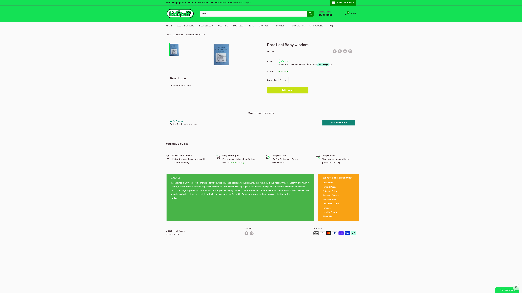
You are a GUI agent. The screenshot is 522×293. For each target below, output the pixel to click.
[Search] (310, 14)
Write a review (339, 122)
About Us (327, 216)
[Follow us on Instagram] (252, 233)
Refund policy (237, 162)
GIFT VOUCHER (317, 26)
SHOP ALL (263, 26)
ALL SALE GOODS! (185, 26)
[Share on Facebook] (335, 51)
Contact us (328, 182)
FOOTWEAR (238, 26)
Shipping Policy (330, 191)
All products (178, 35)
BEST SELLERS (206, 26)
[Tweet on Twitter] (345, 51)
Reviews (327, 208)
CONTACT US (298, 26)
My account (326, 15)
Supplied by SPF (172, 234)
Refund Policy (329, 187)
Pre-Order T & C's (331, 204)
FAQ (331, 26)
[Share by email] (350, 51)
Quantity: (272, 80)
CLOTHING (223, 26)
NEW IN (169, 26)
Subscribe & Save (345, 2)
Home (168, 35)
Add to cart (288, 90)
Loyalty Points (330, 212)
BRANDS (280, 26)
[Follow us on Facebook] (246, 233)
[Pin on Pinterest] (340, 51)
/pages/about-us (185, 198)
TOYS (251, 26)
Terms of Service (331, 195)
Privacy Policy (329, 199)
